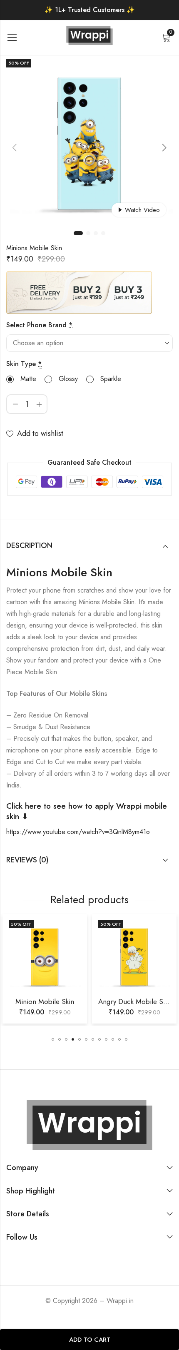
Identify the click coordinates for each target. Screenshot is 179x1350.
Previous (14, 147)
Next (164, 147)
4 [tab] (103, 233)
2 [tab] (88, 233)
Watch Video (142, 209)
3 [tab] (96, 233)
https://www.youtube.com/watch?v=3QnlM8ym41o (78, 832)
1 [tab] (78, 233)
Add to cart (89, 1339)
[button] (53, 1039)
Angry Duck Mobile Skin (75, 1001)
